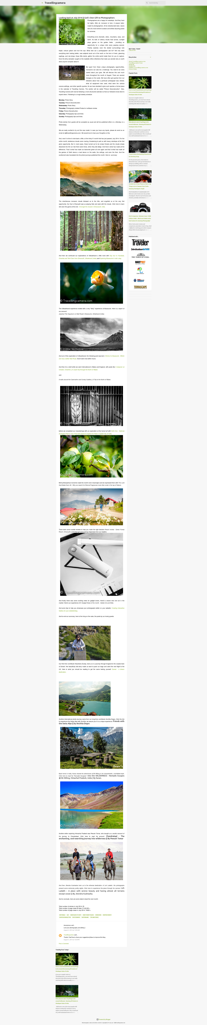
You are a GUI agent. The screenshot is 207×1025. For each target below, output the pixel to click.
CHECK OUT (132, 50)
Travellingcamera (55, 2)
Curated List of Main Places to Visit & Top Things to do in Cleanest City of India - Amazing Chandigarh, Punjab (140, 186)
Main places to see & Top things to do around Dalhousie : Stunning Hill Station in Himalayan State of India (67, 1001)
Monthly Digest (107, 914)
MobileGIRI (132, 66)
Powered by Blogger (104, 1019)
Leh (68, 914)
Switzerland (85, 917)
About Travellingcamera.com (137, 61)
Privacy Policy (133, 69)
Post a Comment (64, 943)
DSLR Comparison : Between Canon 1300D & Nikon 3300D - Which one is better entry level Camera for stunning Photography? (140, 218)
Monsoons (98, 914)
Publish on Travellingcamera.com (138, 67)
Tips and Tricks (94, 917)
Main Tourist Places (88, 914)
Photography (76, 917)
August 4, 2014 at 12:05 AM (72, 930)
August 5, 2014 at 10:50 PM (72, 939)
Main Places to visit (76, 914)
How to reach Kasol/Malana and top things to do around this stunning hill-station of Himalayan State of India (67, 969)
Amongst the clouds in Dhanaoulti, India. (92, 207)
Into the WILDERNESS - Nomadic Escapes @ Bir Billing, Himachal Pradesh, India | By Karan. (91, 777)
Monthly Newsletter (65, 917)
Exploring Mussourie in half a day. (111, 258)
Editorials (62, 914)
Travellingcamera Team (135, 63)
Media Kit (131, 64)
